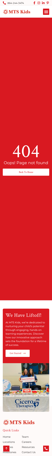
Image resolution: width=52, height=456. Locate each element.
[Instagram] (38, 2)
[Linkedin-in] (43, 2)
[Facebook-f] (34, 2)
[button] (46, 12)
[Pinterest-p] (47, 2)
